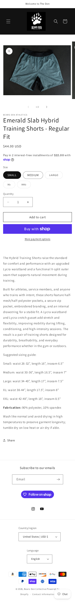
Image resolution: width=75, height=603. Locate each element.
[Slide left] (28, 107)
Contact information (43, 594)
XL (11, 185)
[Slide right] (46, 107)
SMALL (12, 175)
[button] (8, 21)
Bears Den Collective (35, 588)
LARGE (56, 176)
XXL (26, 185)
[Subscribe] (58, 479)
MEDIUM (33, 175)
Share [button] (11, 440)
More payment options (37, 238)
